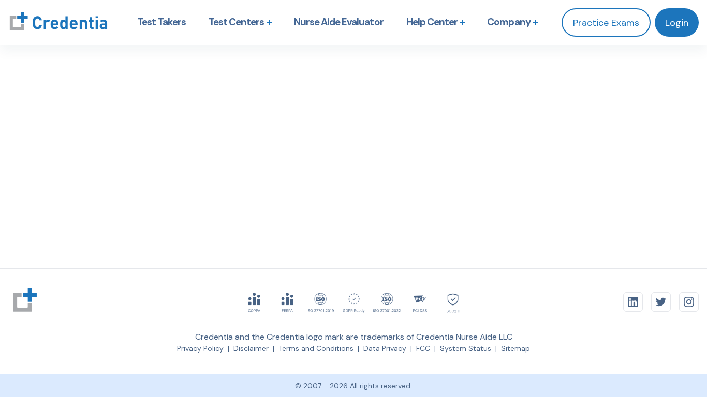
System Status (465, 348)
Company (514, 22)
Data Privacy (384, 348)
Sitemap (515, 348)
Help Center (437, 22)
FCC (423, 348)
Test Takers (161, 22)
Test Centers (242, 22)
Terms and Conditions (316, 348)
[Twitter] (661, 302)
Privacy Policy (200, 348)
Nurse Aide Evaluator (339, 22)
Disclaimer (251, 348)
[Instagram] (689, 302)
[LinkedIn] (633, 302)
